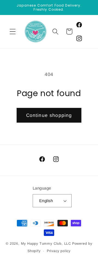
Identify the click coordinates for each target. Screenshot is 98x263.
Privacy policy (59, 251)
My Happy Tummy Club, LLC (46, 244)
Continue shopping (49, 115)
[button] (13, 32)
